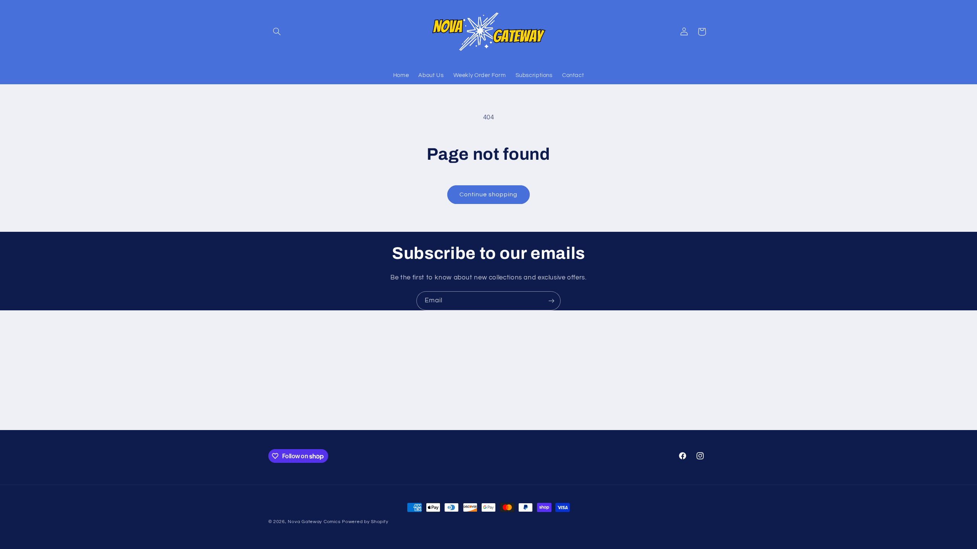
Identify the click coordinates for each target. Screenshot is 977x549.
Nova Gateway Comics (314, 522)
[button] (277, 31)
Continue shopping (488, 194)
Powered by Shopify (365, 522)
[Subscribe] (551, 300)
